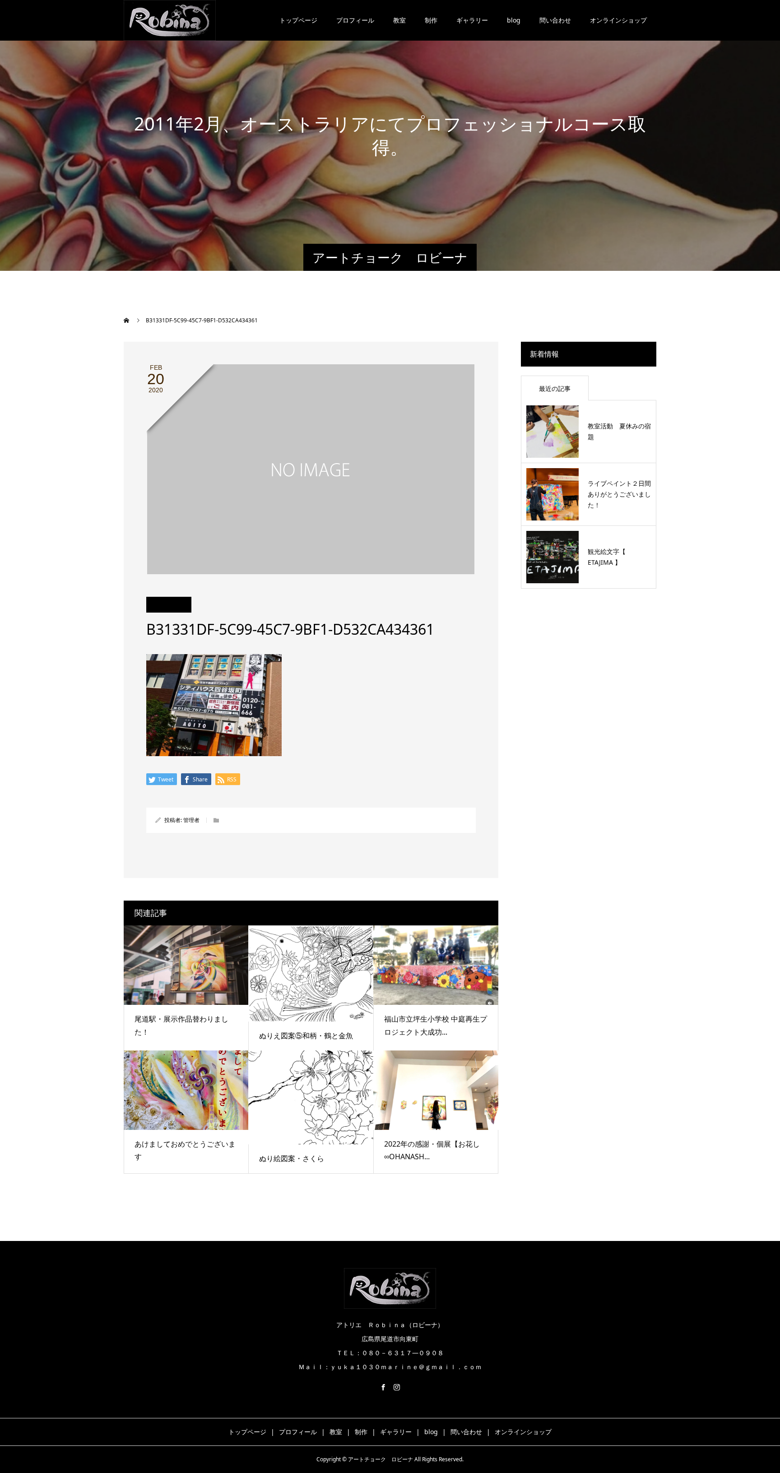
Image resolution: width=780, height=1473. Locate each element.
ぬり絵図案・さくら (291, 1158)
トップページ (298, 20)
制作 (431, 20)
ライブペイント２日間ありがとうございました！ (619, 494)
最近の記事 (555, 388)
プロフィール (355, 20)
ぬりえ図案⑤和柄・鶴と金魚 (306, 1036)
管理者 (191, 820)
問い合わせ (555, 20)
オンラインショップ (618, 20)
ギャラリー (472, 20)
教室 (399, 20)
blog (513, 20)
